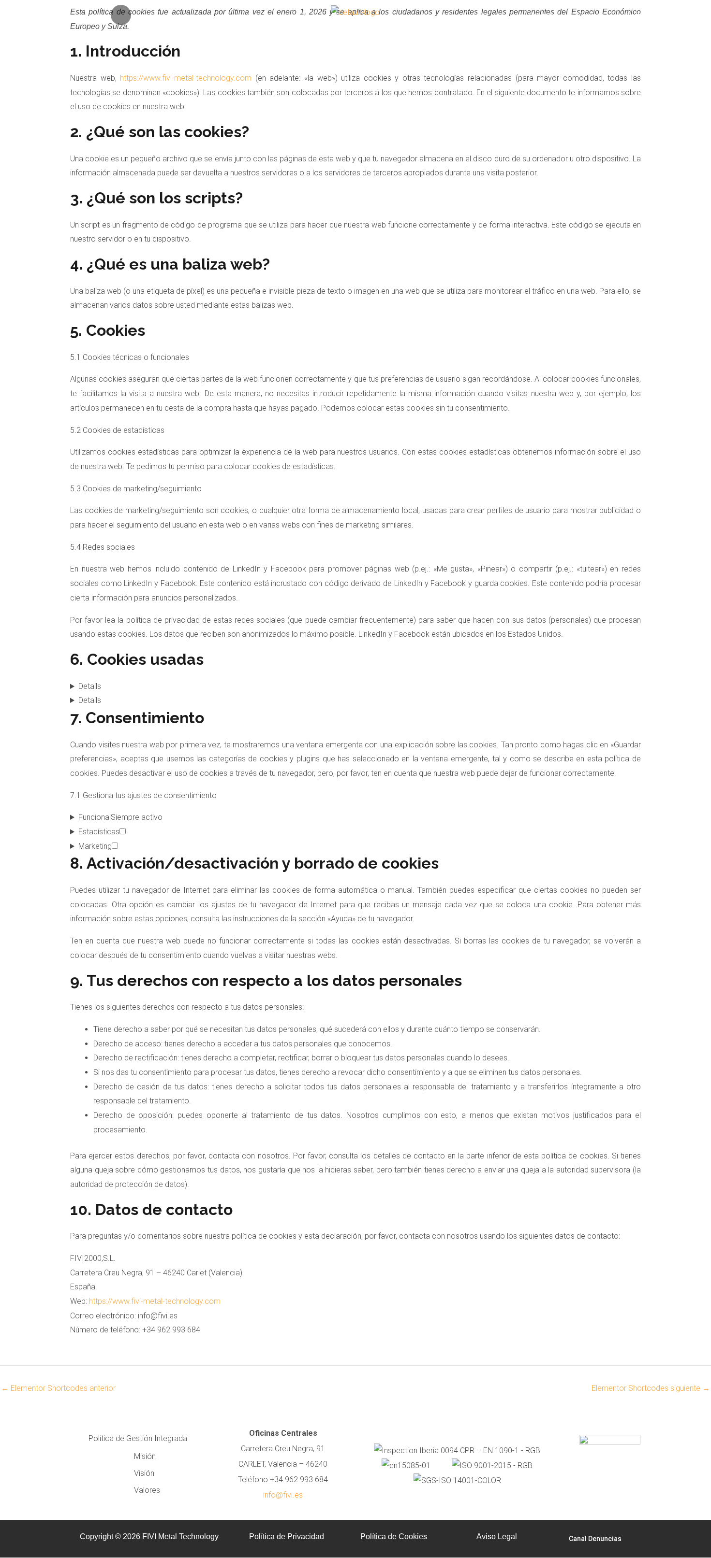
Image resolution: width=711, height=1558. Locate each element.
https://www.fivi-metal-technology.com (186, 78)
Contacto (638, 16)
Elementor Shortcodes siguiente (651, 1388)
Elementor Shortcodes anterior (58, 1388)
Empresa (590, 16)
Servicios (541, 16)
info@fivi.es (283, 1495)
